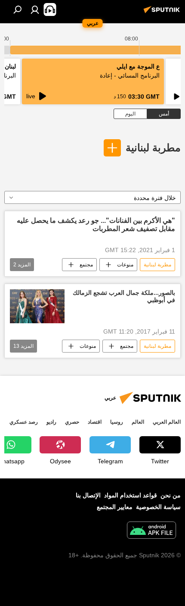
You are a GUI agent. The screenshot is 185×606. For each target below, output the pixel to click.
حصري (72, 422)
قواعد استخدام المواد (130, 495)
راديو (51, 422)
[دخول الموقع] (34, 9)
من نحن (170, 495)
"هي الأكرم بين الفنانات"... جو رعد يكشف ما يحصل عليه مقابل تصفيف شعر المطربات (96, 224)
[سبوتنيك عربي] (163, 12)
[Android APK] (151, 531)
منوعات (125, 265)
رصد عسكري (23, 422)
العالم (138, 422)
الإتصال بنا (88, 495)
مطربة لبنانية (153, 147)
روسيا (116, 422)
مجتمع (86, 265)
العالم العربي (167, 422)
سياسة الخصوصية (158, 506)
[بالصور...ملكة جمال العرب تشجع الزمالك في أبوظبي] (37, 306)
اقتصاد (95, 422)
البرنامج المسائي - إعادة (130, 75)
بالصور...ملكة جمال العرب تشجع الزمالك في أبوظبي (124, 296)
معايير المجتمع (115, 506)
